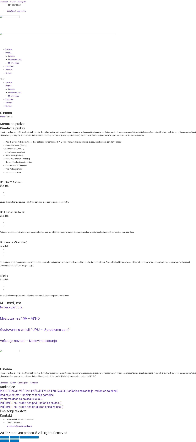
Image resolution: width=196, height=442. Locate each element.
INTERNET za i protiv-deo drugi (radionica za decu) (31, 407)
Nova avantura (11, 307)
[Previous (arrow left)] (4, 441)
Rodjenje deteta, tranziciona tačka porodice (27, 395)
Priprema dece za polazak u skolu (21, 399)
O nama (8, 53)
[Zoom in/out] (34, 437)
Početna (8, 49)
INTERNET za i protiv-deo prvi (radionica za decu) (30, 403)
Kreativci (11, 56)
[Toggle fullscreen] (24, 437)
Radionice (9, 66)
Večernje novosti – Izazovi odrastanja (28, 341)
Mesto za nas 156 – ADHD (20, 318)
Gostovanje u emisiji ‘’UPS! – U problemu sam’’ (34, 330)
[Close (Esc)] (4, 437)
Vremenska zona (14, 59)
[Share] (14, 437)
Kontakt (8, 73)
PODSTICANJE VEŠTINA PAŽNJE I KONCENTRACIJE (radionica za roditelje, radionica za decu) (59, 391)
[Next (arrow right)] (14, 441)
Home (2, 117)
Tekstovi (8, 70)
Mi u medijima (13, 63)
